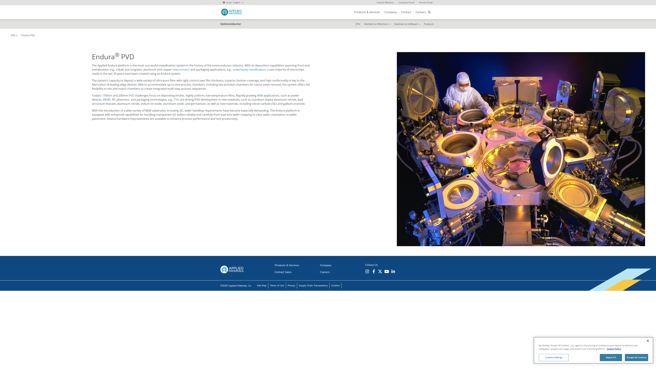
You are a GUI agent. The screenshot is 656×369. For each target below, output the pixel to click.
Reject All (611, 357)
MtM (260, 95)
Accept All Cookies (636, 357)
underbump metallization (249, 69)
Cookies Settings (553, 357)
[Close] (648, 341)
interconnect (181, 69)
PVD (131, 95)
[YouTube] (387, 271)
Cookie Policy (614, 348)
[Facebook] (374, 271)
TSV (176, 99)
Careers (421, 12)
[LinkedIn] (393, 271)
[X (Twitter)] (380, 271)
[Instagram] (367, 271)
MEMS (107, 99)
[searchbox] (429, 12)
